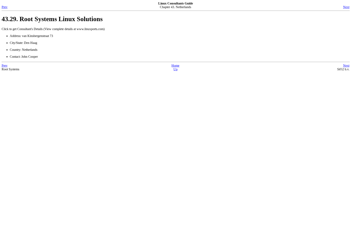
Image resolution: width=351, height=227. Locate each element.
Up (175, 69)
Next (346, 7)
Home (175, 65)
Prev (5, 7)
